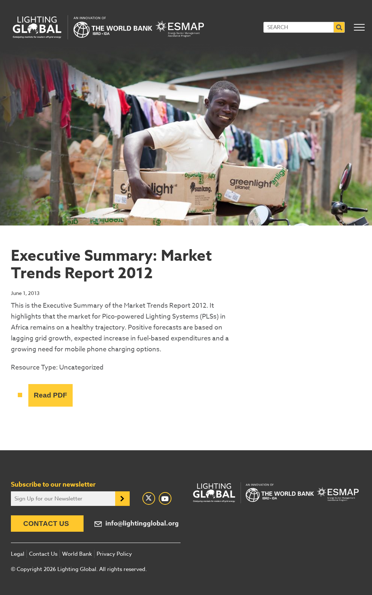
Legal (17, 554)
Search (339, 27)
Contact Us (46, 523)
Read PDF (50, 395)
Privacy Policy (114, 554)
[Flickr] (165, 498)
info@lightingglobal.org (142, 523)
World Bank (77, 554)
